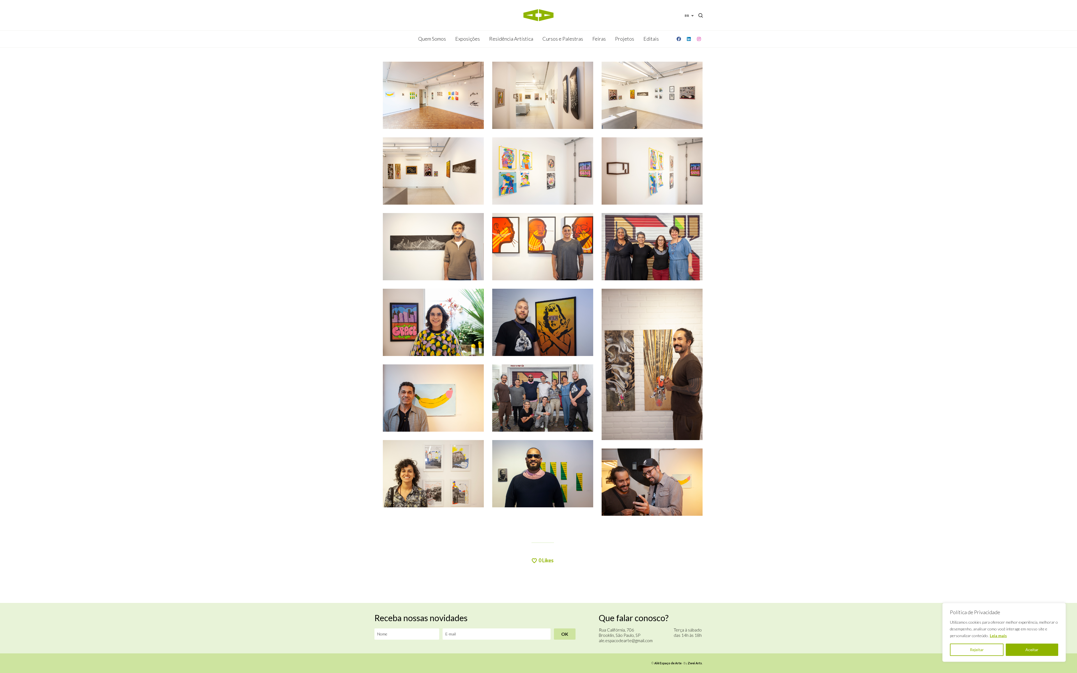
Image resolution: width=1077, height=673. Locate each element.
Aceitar (1031, 649)
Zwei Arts (695, 663)
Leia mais (998, 635)
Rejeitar (977, 649)
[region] (1004, 632)
